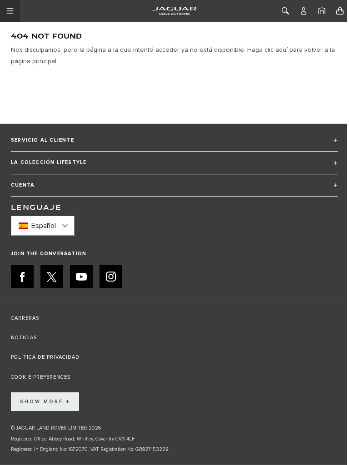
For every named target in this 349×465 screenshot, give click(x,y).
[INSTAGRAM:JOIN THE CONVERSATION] (111, 276)
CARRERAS (25, 318)
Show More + (45, 401)
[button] (174, 144)
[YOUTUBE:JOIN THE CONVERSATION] (81, 276)
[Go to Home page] (174, 11)
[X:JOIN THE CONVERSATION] (51, 276)
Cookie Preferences (40, 377)
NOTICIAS (24, 337)
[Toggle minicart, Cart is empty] (340, 11)
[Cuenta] (303, 11)
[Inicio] (322, 11)
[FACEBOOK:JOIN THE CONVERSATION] (22, 276)
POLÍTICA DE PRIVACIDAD (45, 357)
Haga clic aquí (267, 50)
